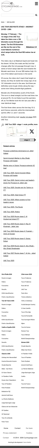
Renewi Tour (25, 331)
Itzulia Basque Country (28, 304)
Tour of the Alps (26, 312)
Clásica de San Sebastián (9, 406)
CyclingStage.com (13, 6)
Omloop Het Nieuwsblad (9, 357)
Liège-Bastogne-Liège (8, 403)
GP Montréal (5, 414)
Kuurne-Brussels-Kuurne (9, 361)
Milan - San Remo (7, 369)
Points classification (8, 297)
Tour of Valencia (26, 278)
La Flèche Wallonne (8, 399)
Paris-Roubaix (6, 388)
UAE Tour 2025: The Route (13, 207)
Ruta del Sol (25, 286)
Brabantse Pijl (6, 391)
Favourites (5, 286)
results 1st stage (26, 117)
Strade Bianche (6, 365)
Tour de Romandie (26, 316)
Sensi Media (27, 442)
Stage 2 (27, 140)
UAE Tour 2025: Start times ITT (14, 195)
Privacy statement (9, 433)
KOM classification (7, 293)
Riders (4, 282)
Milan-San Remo (26, 350)
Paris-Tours (5, 422)
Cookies (29, 433)
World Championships (28, 338)
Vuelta (23, 376)
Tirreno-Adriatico (26, 297)
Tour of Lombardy (7, 418)
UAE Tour (24, 289)
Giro (22, 380)
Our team (29, 428)
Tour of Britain (25, 335)
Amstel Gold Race (7, 395)
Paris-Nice (24, 293)
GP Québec (5, 410)
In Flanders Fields (7, 376)
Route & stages (6, 278)
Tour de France (25, 384)
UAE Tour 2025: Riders (11, 212)
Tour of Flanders (7, 384)
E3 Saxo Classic (7, 372)
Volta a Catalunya (26, 301)
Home (2, 22)
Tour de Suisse (25, 327)
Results (4, 289)
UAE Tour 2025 (8, 260)
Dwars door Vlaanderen (9, 380)
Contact (6, 438)
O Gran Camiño (25, 308)
